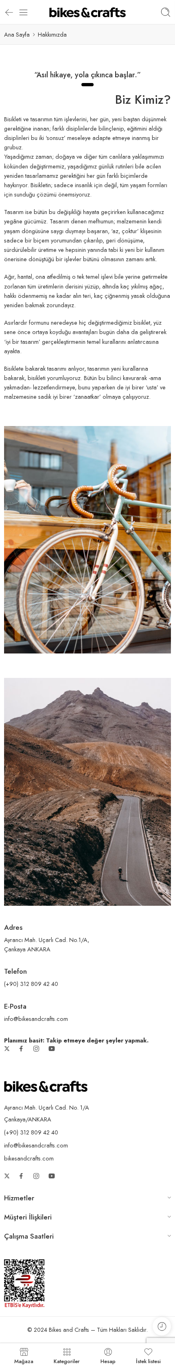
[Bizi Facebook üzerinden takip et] (21, 1048)
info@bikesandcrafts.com (36, 1145)
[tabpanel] (87, 74)
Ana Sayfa (17, 34)
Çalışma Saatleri (29, 1236)
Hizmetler (19, 1198)
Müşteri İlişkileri (28, 1217)
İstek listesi (148, 1360)
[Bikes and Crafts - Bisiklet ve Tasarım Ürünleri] (87, 12)
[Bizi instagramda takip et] (36, 1048)
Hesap (108, 1360)
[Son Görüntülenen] (162, 1326)
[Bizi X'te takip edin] (7, 1048)
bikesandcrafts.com (29, 1158)
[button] (87, 1199)
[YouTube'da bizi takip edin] (51, 1048)
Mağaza (23, 1360)
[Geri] (9, 12)
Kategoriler (67, 1360)
